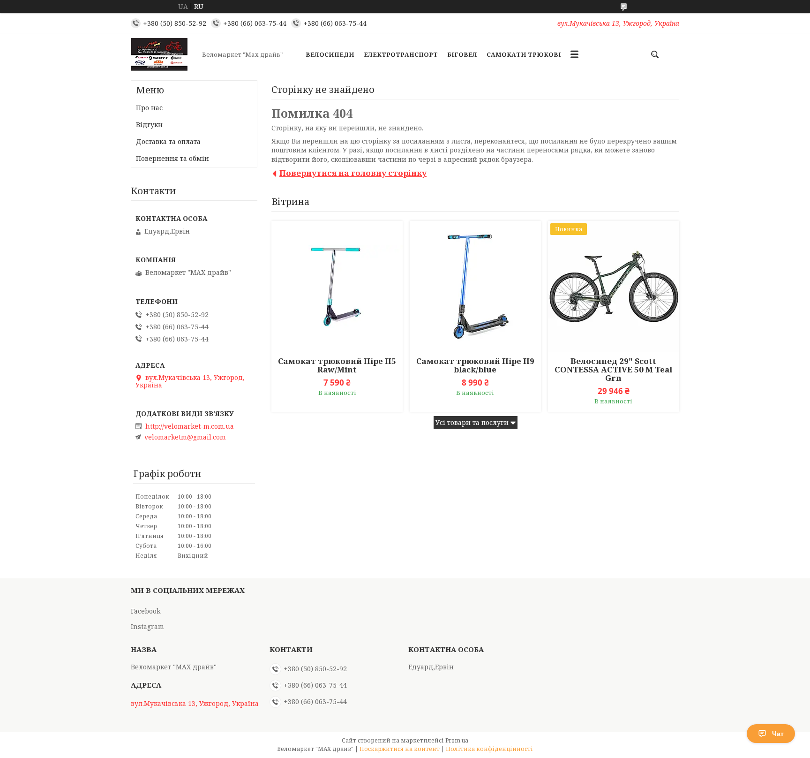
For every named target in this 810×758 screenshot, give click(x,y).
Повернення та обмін (172, 158)
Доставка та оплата (168, 141)
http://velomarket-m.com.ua (189, 426)
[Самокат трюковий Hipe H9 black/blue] (475, 286)
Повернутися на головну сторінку (353, 172)
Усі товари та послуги (472, 422)
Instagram (147, 626)
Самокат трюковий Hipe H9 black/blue (475, 365)
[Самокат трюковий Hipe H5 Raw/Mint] (337, 286)
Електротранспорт (401, 54)
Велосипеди (330, 54)
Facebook (145, 610)
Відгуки (149, 124)
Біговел (462, 54)
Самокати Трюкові (524, 54)
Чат (778, 733)
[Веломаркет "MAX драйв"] (163, 54)
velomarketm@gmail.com (185, 437)
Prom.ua (456, 740)
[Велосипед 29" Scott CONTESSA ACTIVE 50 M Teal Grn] (613, 286)
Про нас (149, 107)
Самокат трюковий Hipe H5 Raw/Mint (337, 365)
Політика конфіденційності (489, 749)
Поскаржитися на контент (400, 749)
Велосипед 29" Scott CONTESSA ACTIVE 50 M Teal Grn (613, 369)
